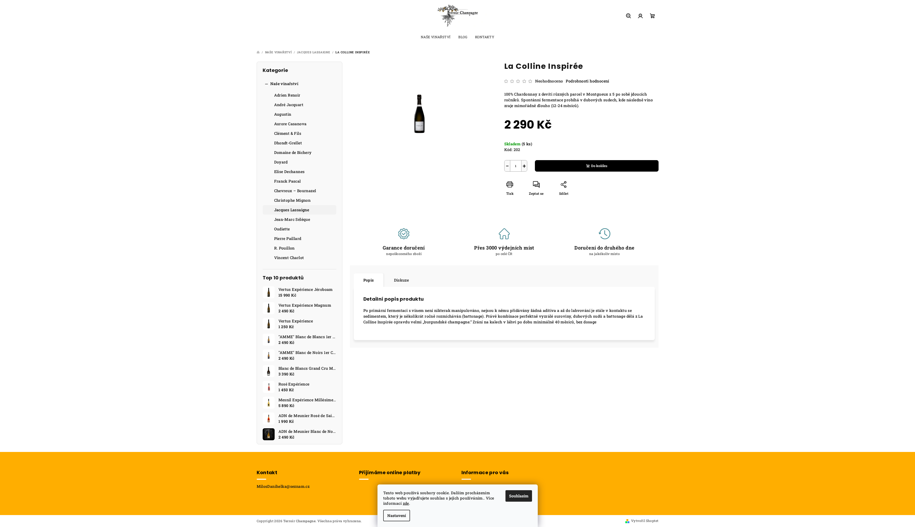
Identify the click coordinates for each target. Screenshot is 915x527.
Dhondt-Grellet (288, 142)
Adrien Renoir (287, 95)
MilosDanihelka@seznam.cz (283, 486)
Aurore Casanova (290, 123)
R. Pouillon (284, 247)
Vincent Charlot (289, 257)
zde (406, 503)
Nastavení (396, 515)
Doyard (281, 161)
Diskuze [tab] (401, 280)
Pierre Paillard (287, 238)
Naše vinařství (284, 83)
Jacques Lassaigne (291, 209)
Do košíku (599, 165)
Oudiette (282, 228)
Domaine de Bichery (293, 152)
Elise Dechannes (289, 171)
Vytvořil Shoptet (644, 520)
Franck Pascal (287, 181)
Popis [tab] (368, 280)
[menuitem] (436, 37)
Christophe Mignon (292, 200)
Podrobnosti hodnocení (587, 80)
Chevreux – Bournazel (295, 190)
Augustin (282, 114)
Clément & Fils (287, 133)
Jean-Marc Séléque (292, 219)
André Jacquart (289, 104)
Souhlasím (518, 495)
